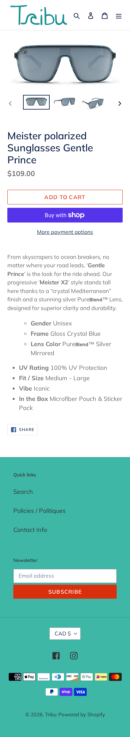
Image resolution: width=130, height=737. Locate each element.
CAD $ (63, 633)
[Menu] (119, 15)
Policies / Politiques (39, 510)
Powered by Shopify (81, 714)
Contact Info (30, 530)
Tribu (51, 714)
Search (23, 491)
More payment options (65, 232)
